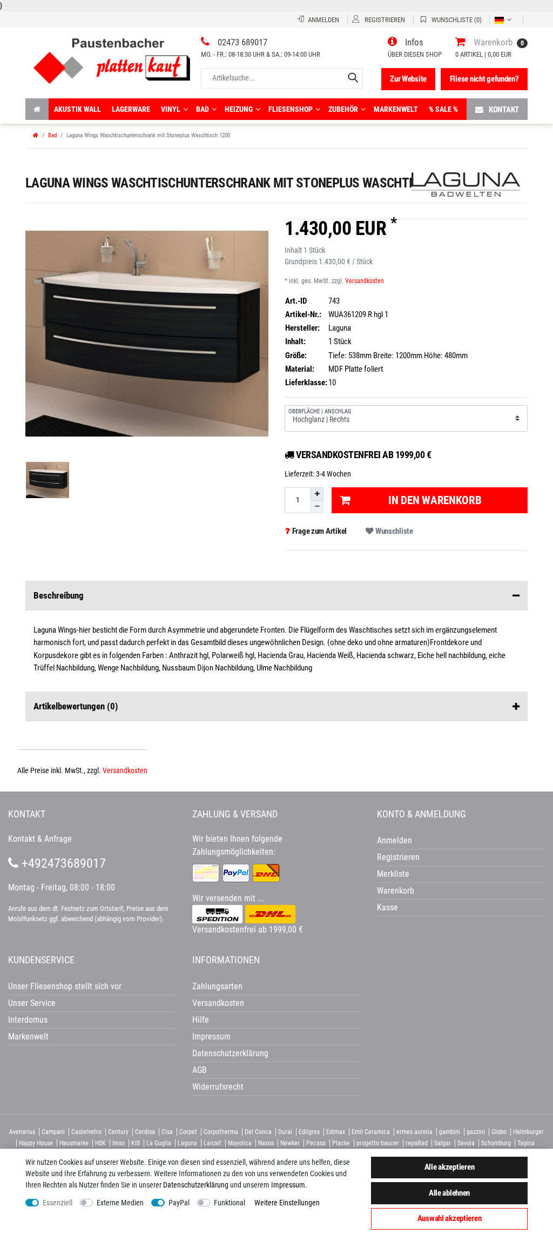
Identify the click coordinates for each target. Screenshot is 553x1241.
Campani (53, 1132)
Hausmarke (74, 1143)
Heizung (239, 109)
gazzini (476, 1132)
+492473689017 (62, 863)
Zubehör (343, 109)
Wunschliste (393, 531)
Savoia (466, 1143)
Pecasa (316, 1143)
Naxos (266, 1143)
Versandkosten (364, 281)
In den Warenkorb (435, 500)
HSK (100, 1143)
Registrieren (398, 857)
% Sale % (443, 109)
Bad (202, 109)
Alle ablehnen (449, 1193)
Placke (341, 1143)
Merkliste (393, 874)
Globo (499, 1132)
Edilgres (309, 1132)
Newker (290, 1143)
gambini (449, 1132)
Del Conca (258, 1132)
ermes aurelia (414, 1132)
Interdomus (28, 1020)
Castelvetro (86, 1132)
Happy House (36, 1143)
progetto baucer (377, 1143)
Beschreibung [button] (58, 595)
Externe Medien (120, 1202)
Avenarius (22, 1132)
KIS (135, 1143)
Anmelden (394, 840)
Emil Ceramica (371, 1132)
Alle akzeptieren (449, 1167)
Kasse (387, 907)
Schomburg (496, 1143)
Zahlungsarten (217, 986)
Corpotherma (221, 1132)
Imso (118, 1143)
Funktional (229, 1202)
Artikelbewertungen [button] (75, 706)
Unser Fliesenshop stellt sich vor (65, 986)
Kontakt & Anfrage (40, 839)
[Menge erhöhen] (317, 493)
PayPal (179, 1202)
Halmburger (528, 1132)
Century (118, 1132)
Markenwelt (396, 109)
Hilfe (200, 1020)
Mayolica (240, 1143)
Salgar (442, 1143)
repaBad (417, 1143)
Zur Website (408, 79)
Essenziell (57, 1202)
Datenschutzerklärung (230, 1053)
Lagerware (131, 109)
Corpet (188, 1132)
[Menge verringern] (317, 507)
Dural (285, 1132)
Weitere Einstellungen (287, 1202)
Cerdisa (145, 1132)
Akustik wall (77, 109)
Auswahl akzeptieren (449, 1218)
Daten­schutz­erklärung (195, 1184)
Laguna (187, 1143)
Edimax (335, 1132)
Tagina (526, 1143)
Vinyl (170, 109)
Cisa (167, 1132)
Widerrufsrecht (218, 1087)
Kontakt (504, 110)
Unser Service (32, 1003)
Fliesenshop (290, 109)
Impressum (288, 1184)
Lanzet (212, 1143)
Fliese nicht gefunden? (484, 79)
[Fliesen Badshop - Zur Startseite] (111, 57)
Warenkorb (395, 891)
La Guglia (158, 1143)
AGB (199, 1070)
